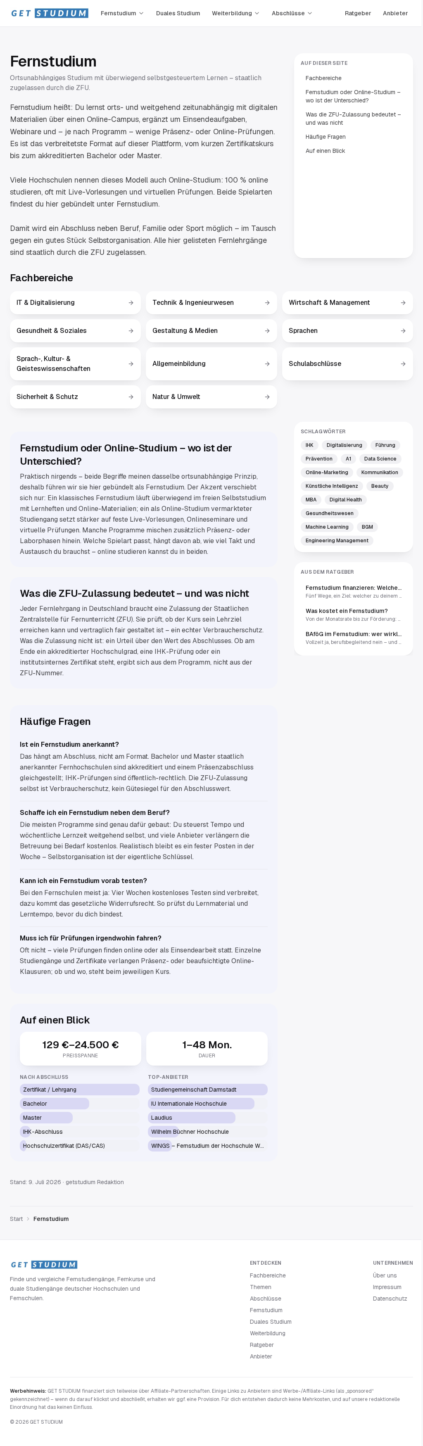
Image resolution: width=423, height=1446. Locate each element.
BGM (367, 527)
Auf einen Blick (325, 150)
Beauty (380, 486)
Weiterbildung (232, 13)
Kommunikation (379, 472)
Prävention (319, 459)
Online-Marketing (327, 472)
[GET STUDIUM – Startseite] (49, 13)
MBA (311, 499)
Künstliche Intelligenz (332, 486)
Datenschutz (390, 1298)
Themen (260, 1287)
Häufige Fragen (326, 136)
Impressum (387, 1287)
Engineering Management (337, 540)
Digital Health (346, 499)
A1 (348, 459)
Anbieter (395, 13)
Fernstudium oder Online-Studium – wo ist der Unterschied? (353, 96)
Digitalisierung (344, 445)
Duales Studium (178, 13)
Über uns (385, 1275)
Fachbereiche (324, 78)
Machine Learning (327, 527)
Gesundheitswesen (330, 513)
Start (16, 1219)
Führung (385, 445)
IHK (310, 445)
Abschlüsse (288, 13)
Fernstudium (118, 13)
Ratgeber (358, 13)
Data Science (380, 459)
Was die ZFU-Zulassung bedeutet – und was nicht (353, 118)
